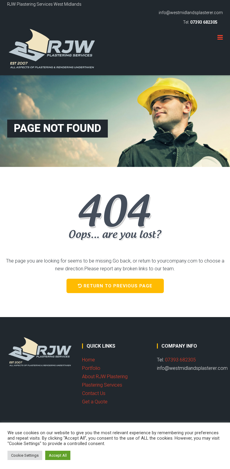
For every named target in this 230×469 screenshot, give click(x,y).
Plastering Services (102, 385)
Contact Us (93, 393)
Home (88, 360)
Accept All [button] (58, 455)
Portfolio (91, 368)
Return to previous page (118, 286)
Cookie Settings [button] (25, 455)
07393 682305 (203, 22)
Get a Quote (95, 402)
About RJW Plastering (105, 376)
